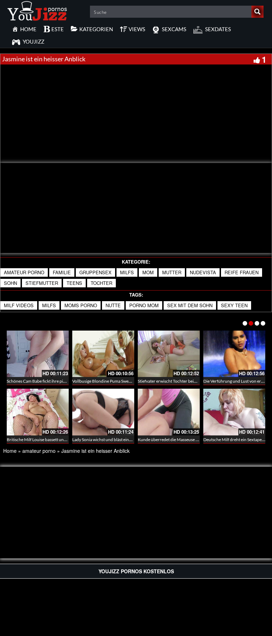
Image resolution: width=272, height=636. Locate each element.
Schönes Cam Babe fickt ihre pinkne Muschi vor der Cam (58, 381)
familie (62, 272)
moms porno (80, 305)
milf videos (19, 305)
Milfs (49, 305)
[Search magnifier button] (257, 12)
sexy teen (234, 305)
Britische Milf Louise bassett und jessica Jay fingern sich (57, 439)
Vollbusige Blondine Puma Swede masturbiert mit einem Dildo (129, 381)
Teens (74, 283)
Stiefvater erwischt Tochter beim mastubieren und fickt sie (191, 381)
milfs (127, 272)
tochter (101, 283)
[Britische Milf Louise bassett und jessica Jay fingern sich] (38, 412)
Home (10, 450)
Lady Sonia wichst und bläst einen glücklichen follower (122, 439)
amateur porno (24, 272)
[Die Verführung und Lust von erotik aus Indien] (234, 354)
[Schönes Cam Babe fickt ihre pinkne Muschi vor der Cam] (38, 354)
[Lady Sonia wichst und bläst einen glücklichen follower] (103, 412)
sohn (10, 283)
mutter (171, 272)
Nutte (113, 305)
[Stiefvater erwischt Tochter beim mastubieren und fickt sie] (169, 354)
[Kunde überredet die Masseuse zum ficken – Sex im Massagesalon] (169, 412)
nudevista (203, 272)
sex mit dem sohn (189, 305)
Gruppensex (95, 272)
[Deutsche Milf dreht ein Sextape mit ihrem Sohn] (234, 412)
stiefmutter (42, 283)
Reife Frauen (242, 272)
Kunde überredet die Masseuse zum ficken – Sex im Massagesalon (198, 439)
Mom (148, 272)
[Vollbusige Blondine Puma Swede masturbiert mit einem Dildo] (103, 354)
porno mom (144, 305)
